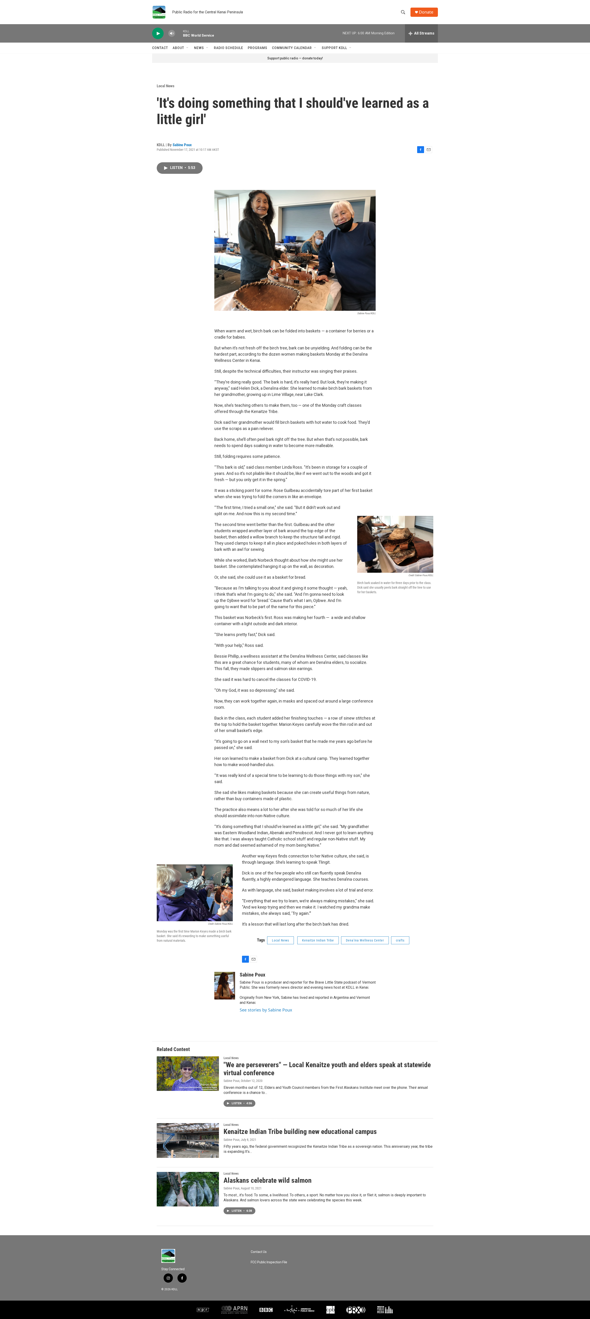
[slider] (179, 33)
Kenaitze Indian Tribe (318, 940)
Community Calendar (292, 48)
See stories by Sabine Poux (266, 1010)
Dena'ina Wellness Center (365, 940)
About (178, 48)
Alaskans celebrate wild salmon (268, 1180)
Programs (257, 48)
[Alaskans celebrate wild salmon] (188, 1189)
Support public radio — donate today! (295, 58)
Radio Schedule (228, 48)
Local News (165, 86)
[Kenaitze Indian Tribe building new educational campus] (188, 1140)
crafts (400, 940)
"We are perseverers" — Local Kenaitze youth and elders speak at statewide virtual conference (327, 1069)
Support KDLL (334, 48)
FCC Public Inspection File (269, 1262)
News (199, 48)
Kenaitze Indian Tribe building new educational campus (300, 1131)
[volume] (172, 33)
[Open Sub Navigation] (187, 48)
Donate (426, 12)
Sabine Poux (182, 144)
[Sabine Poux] (224, 985)
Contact (160, 48)
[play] (158, 33)
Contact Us (259, 1252)
